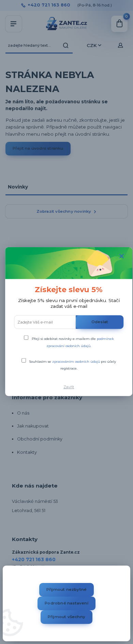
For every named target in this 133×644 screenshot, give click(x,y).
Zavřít (68, 387)
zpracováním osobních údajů (76, 361)
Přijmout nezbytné (66, 589)
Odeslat (99, 321)
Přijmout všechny (66, 616)
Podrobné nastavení (66, 603)
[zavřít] (121, 256)
